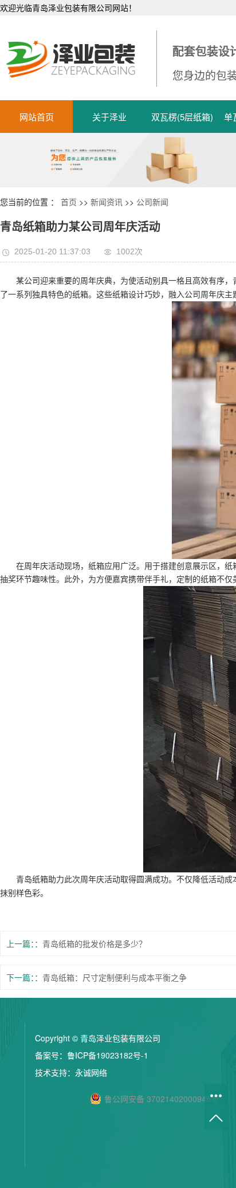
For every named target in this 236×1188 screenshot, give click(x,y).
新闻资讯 (107, 201)
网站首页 (36, 117)
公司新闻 (152, 201)
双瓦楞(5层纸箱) (182, 117)
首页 (69, 201)
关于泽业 (109, 117)
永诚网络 (91, 1072)
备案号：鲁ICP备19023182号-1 (91, 1055)
